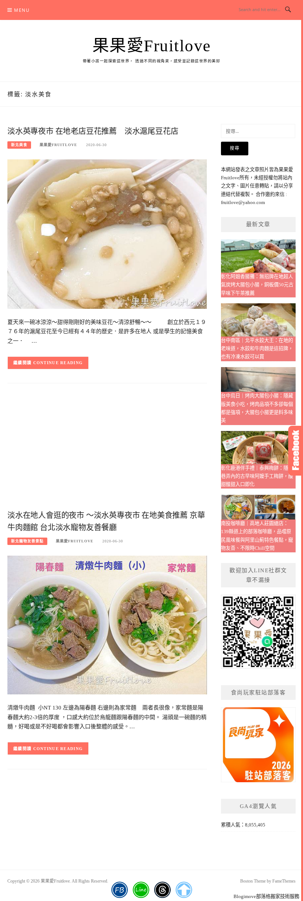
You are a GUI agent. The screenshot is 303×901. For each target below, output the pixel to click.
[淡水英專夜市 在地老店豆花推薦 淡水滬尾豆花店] (107, 233)
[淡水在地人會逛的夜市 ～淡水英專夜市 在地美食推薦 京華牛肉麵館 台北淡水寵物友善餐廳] (107, 624)
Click (295, 451)
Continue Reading (58, 362)
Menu (22, 10)
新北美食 (19, 145)
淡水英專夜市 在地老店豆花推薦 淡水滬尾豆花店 (92, 131)
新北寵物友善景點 (27, 541)
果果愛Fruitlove (151, 46)
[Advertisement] (107, 449)
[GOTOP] (184, 890)
